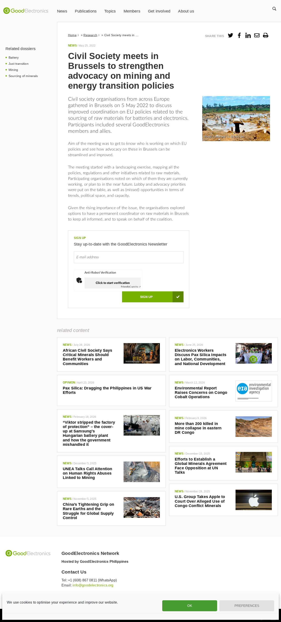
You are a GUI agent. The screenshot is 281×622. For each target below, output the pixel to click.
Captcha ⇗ (131, 287)
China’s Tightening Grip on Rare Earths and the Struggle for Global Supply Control (88, 511)
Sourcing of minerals (23, 76)
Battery (14, 57)
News (62, 11)
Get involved (159, 11)
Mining (13, 70)
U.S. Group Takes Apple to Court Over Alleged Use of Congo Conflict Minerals (200, 501)
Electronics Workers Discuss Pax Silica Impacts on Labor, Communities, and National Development (201, 357)
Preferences (246, 606)
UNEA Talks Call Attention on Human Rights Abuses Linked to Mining (87, 473)
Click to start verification (113, 283)
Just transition (19, 63)
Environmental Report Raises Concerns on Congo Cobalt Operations (201, 392)
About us (186, 11)
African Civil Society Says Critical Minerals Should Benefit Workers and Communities (87, 357)
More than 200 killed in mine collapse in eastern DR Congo (198, 428)
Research (90, 35)
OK (189, 606)
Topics (110, 11)
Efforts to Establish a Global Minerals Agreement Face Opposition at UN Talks (201, 466)
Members (132, 11)
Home (72, 35)
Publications (86, 11)
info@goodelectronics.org (92, 585)
